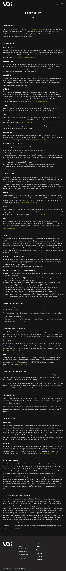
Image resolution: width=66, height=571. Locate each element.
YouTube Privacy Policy (10, 228)
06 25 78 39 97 (22, 558)
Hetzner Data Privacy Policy (26, 57)
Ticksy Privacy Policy (40, 101)
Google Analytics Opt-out (39, 140)
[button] (62, 4)
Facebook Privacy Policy (29, 202)
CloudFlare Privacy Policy (16, 264)
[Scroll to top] (63, 568)
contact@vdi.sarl (23, 555)
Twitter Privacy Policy (40, 214)
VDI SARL (6, 568)
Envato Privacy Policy (13, 350)
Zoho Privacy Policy (27, 122)
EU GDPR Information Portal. (48, 453)
